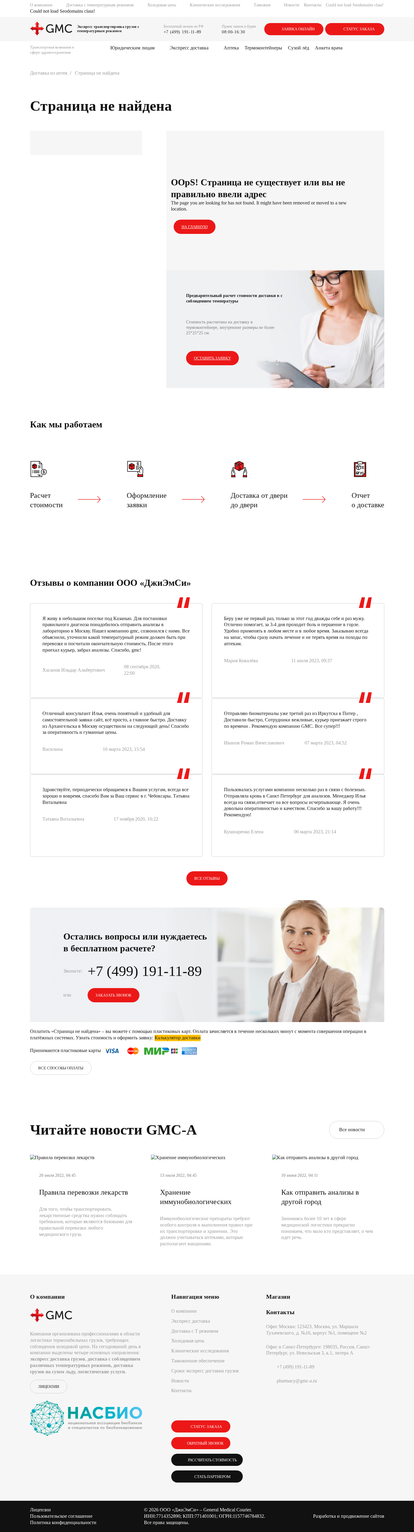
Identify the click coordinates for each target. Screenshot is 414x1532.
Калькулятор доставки (178, 1037)
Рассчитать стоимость (211, 1460)
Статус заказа (359, 29)
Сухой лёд (298, 47)
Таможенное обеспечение (198, 1360)
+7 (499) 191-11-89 (183, 32)
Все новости (353, 1129)
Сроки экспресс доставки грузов (205, 1370)
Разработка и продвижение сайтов (348, 1516)
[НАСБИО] (86, 1414)
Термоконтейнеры (263, 47)
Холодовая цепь (161, 5)
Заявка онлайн (298, 29)
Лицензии (48, 1386)
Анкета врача (328, 47)
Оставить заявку (212, 358)
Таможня (262, 5)
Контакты (312, 5)
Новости (291, 5)
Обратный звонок (205, 1443)
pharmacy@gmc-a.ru (297, 1380)
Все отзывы (207, 878)
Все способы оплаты (60, 1068)
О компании (41, 5)
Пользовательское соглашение (61, 1516)
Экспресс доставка (189, 47)
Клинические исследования (215, 5)
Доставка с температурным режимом (100, 5)
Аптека (231, 47)
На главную (195, 226)
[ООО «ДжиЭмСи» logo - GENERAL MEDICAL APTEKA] (51, 29)
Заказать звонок (113, 995)
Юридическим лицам (132, 47)
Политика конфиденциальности (63, 1522)
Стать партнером (211, 1476)
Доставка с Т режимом (194, 1331)
